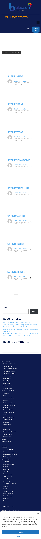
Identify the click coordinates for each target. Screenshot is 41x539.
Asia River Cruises (8, 398)
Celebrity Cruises (8, 474)
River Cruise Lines (8, 452)
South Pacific (7, 429)
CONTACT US (5, 439)
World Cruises (7, 437)
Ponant (5, 488)
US (36, 29)
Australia (5, 400)
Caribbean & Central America (9, 406)
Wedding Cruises (8, 388)
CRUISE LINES (5, 447)
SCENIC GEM (15, 76)
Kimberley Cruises (8, 417)
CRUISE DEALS (5, 459)
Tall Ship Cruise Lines (9, 457)
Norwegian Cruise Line (10, 484)
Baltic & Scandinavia (9, 403)
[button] (38, 514)
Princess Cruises (8, 491)
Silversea (6, 501)
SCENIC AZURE (16, 216)
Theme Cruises (7, 386)
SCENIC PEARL (16, 104)
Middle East (6, 422)
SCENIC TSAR (15, 132)
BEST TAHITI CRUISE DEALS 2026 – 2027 (16, 336)
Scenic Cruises (7, 496)
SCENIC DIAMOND (18, 160)
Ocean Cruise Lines (9, 449)
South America (7, 427)
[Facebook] (31, 17)
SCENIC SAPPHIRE (18, 188)
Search (5, 308)
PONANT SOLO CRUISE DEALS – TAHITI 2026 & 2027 (20, 333)
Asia (4, 395)
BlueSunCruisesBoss (20, 81)
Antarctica (6, 393)
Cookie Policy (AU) (6, 442)
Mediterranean (7, 419)
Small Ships (6, 381)
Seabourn (6, 498)
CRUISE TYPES (5, 361)
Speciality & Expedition (10, 454)
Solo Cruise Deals (8, 464)
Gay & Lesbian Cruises (10, 369)
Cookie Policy (19, 536)
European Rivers (8, 410)
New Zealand (7, 424)
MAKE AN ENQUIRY (8, 506)
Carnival (5, 471)
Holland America (8, 479)
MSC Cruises (7, 481)
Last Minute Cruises (9, 373)
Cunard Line (6, 469)
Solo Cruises (7, 383)
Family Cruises (7, 366)
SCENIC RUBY (15, 244)
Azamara (5, 466)
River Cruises (7, 376)
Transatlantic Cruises (9, 432)
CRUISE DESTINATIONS (8, 391)
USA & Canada (7, 434)
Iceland (5, 415)
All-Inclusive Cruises (9, 364)
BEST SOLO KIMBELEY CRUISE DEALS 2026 (17, 322)
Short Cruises (7, 378)
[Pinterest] (37, 17)
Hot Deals (6, 462)
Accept (20, 532)
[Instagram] (34, 17)
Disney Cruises (7, 476)
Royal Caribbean (8, 493)
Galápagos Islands (8, 412)
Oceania (5, 486)
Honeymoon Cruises (9, 371)
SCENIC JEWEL (16, 272)
